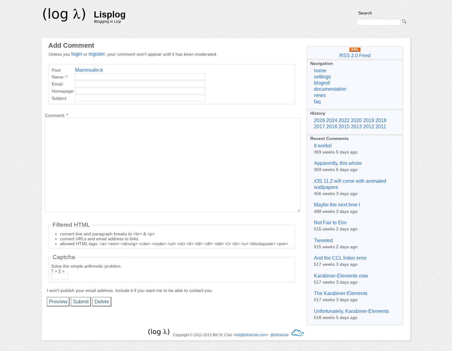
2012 (368, 126)
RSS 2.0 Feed (355, 55)
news (320, 95)
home (320, 70)
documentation (330, 89)
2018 (381, 120)
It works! (323, 145)
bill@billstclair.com (250, 335)
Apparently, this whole (338, 163)
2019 (368, 120)
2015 (344, 126)
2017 (319, 126)
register (97, 54)
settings (322, 76)
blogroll (322, 83)
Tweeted (323, 240)
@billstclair (279, 335)
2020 (356, 120)
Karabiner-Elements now (341, 275)
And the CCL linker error (340, 258)
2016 (331, 126)
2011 (380, 126)
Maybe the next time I (337, 204)
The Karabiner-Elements (340, 293)
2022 (344, 120)
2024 (331, 120)
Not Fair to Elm (330, 222)
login (76, 54)
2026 (319, 120)
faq (317, 101)
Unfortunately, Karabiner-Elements (351, 311)
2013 (356, 126)
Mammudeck (89, 70)
